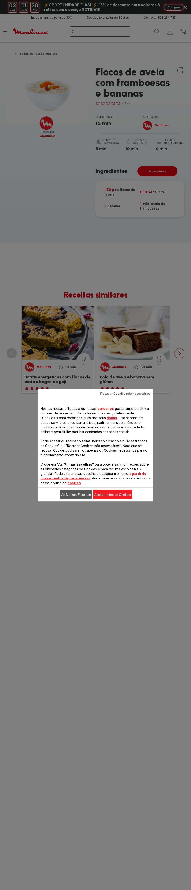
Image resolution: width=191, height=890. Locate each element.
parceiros (106, 408)
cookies (74, 483)
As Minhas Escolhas (76, 494)
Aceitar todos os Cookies (112, 494)
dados (112, 418)
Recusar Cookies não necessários (125, 393)
